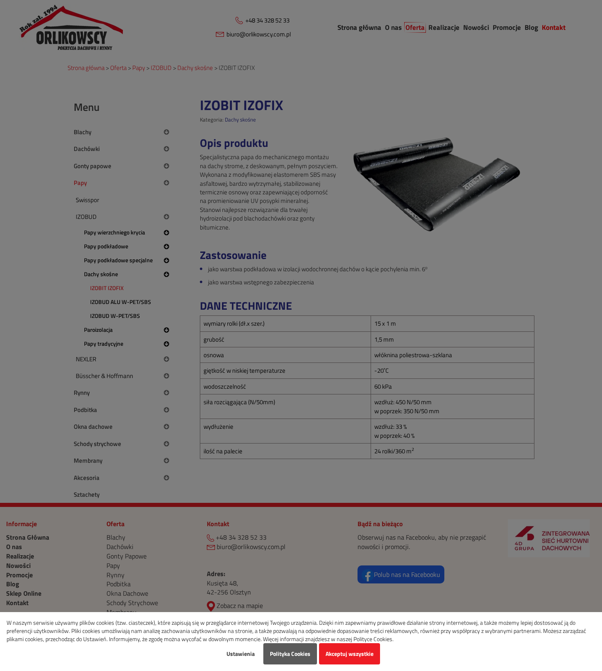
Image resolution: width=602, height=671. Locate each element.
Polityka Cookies (290, 653)
